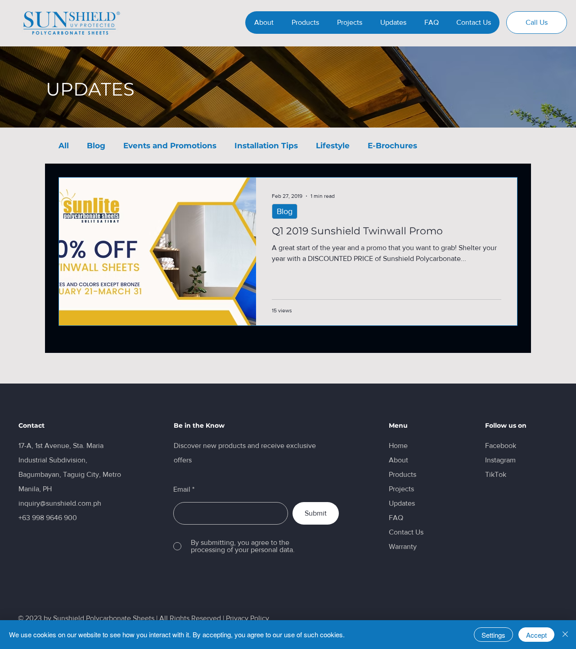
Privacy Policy (247, 618)
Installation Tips (266, 145)
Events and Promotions (169, 145)
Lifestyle (333, 145)
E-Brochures (392, 145)
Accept (536, 635)
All (63, 145)
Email (181, 489)
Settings (493, 635)
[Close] (565, 634)
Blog (96, 145)
